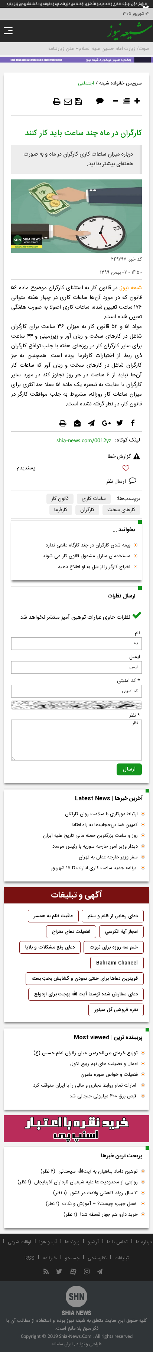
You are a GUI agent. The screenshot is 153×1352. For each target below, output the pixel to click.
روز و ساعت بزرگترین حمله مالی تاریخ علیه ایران (90, 836)
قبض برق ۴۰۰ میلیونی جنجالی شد (103, 1096)
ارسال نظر (116, 481)
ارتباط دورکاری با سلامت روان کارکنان (101, 814)
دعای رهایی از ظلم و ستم (113, 916)
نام (137, 633)
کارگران (87, 510)
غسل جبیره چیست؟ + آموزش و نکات (92, 1204)
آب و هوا (48, 1242)
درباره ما (144, 1242)
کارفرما (60, 510)
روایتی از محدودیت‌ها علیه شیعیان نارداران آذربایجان (77, 1182)
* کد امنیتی (128, 681)
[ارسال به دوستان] (68, 101)
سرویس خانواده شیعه (120, 83)
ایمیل (134, 657)
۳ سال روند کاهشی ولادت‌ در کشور (95, 1193)
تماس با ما (117, 1242)
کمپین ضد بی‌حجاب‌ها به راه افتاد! (105, 825)
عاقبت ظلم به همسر (53, 916)
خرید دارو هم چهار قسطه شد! (101, 1215)
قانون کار (60, 498)
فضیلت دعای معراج (71, 932)
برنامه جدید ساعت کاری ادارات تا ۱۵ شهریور (94, 868)
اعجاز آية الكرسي (121, 932)
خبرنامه (50, 1258)
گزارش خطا (119, 456)
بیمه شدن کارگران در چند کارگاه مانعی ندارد (88, 545)
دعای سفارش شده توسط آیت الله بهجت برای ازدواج (86, 994)
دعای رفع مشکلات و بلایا (50, 947)
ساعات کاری (94, 498)
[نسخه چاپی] (57, 101)
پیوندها (72, 1242)
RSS (30, 1258)
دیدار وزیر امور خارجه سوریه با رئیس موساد (95, 846)
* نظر (134, 715)
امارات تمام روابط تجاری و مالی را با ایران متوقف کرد (85, 1085)
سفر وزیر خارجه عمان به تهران (108, 857)
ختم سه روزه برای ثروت (113, 947)
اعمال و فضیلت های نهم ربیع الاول (104, 1064)
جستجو (72, 1258)
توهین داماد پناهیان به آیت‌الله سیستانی (89, 1171)
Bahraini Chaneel (117, 963)
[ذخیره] (78, 101)
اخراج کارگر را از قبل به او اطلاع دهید (94, 567)
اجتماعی (86, 83)
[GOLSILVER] (76, 1129)
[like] (76, 469)
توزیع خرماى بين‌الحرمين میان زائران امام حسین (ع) (85, 1053)
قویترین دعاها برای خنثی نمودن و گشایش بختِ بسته (85, 979)
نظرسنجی (97, 1258)
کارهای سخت (121, 510)
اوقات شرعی (19, 1242)
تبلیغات (122, 1258)
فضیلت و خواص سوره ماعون (109, 1075)
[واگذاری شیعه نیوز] (76, 59)
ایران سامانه (62, 1344)
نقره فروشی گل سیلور (116, 1010)
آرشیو (93, 1242)
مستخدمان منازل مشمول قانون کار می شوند (86, 556)
